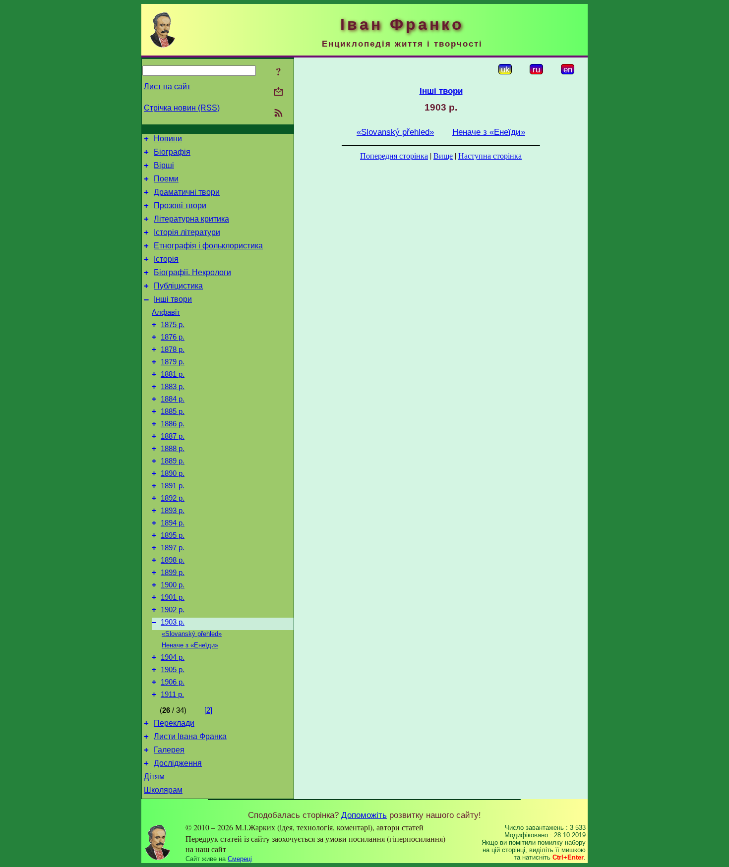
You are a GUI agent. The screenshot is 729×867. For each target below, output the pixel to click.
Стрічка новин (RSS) (182, 108)
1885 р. (172, 411)
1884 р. (172, 399)
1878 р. (172, 349)
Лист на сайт (167, 86)
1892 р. (172, 498)
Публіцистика (178, 286)
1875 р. (172, 325)
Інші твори (173, 299)
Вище (443, 155)
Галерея (169, 750)
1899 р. (172, 573)
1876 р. (172, 337)
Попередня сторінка (394, 155)
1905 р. (172, 670)
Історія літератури (187, 232)
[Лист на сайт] (278, 92)
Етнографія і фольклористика (208, 245)
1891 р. (172, 486)
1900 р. (172, 585)
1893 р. (172, 511)
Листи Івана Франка (190, 736)
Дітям (154, 776)
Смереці (240, 859)
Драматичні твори (187, 192)
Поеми (166, 178)
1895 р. (172, 535)
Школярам (163, 790)
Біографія (172, 152)
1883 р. (172, 387)
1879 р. (172, 362)
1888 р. (172, 449)
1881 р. (172, 374)
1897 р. (172, 548)
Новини (168, 138)
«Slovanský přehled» (192, 633)
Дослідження (178, 763)
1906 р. (172, 682)
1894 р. (172, 523)
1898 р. (172, 560)
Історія (166, 259)
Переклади (174, 723)
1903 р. (172, 622)
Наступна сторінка (490, 155)
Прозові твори (180, 205)
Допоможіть (364, 815)
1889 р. (172, 461)
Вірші (164, 165)
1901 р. (172, 597)
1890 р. (172, 473)
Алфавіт (166, 312)
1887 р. (172, 436)
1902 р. (172, 610)
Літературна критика (191, 219)
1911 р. (172, 694)
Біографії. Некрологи (192, 272)
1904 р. (172, 657)
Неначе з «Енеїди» (190, 645)
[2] (208, 710)
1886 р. (172, 424)
